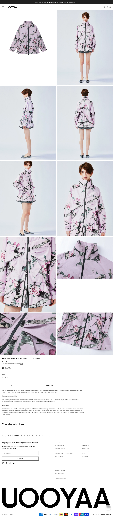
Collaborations (60, 451)
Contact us (85, 445)
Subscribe (20, 458)
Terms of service (60, 478)
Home (4, 436)
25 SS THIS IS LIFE (13, 436)
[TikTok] (10, 463)
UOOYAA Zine (59, 456)
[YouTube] (14, 463)
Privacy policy (59, 476)
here (21, 363)
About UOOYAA (59, 445)
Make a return (86, 451)
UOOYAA (10, 514)
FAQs (83, 453)
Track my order (86, 448)
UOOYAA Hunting (60, 448)
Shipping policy (60, 470)
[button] (3, 7)
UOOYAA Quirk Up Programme (64, 453)
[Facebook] (7, 463)
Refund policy (59, 473)
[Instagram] (3, 463)
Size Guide (85, 456)
